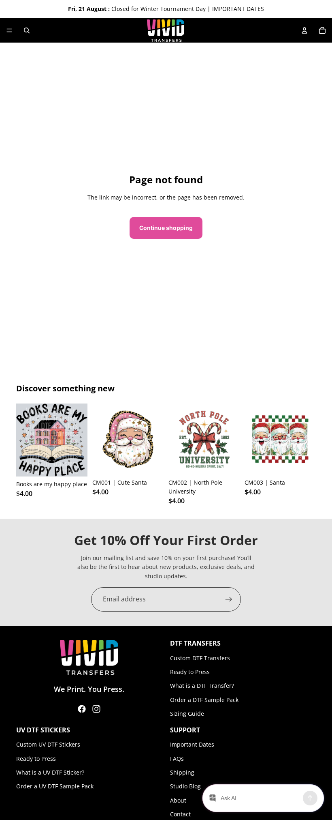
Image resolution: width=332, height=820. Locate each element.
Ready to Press (190, 672)
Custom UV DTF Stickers (48, 744)
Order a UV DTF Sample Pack (55, 786)
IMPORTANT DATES (238, 9)
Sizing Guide (187, 713)
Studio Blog (185, 786)
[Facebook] (82, 709)
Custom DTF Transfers (200, 658)
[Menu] (9, 30)
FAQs (177, 758)
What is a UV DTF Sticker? (50, 772)
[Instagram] (96, 709)
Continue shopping (166, 227)
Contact (180, 814)
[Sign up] (228, 599)
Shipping (182, 772)
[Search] (27, 30)
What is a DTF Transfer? (202, 685)
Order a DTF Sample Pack (204, 700)
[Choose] (75, 464)
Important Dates (192, 744)
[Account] (304, 30)
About (178, 800)
